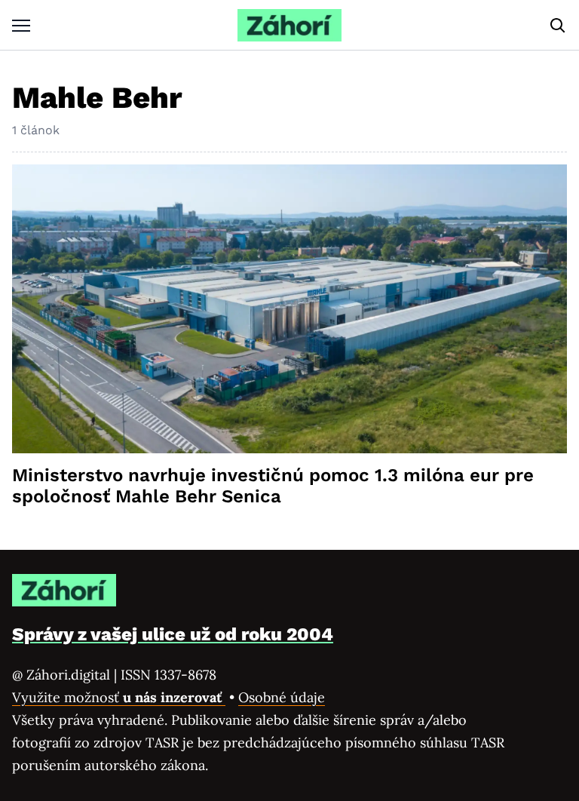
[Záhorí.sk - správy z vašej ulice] (289, 25)
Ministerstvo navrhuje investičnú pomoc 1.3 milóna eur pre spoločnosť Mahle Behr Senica (273, 486)
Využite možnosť (118, 697)
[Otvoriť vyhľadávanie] (558, 26)
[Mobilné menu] (21, 25)
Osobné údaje (281, 697)
